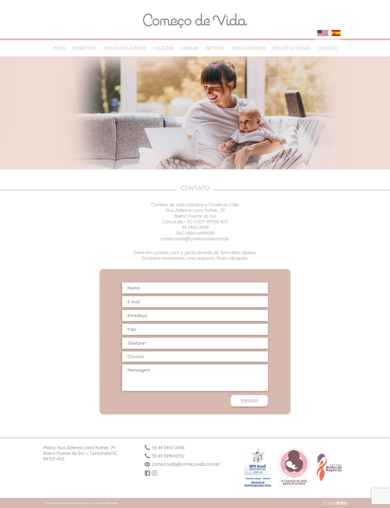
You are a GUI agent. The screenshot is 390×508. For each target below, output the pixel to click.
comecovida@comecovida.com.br (195, 238)
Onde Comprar (248, 48)
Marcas (190, 48)
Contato (327, 48)
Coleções (163, 48)
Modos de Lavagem (125, 48)
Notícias (215, 48)
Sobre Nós (84, 48)
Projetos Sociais (292, 48)
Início (59, 48)
